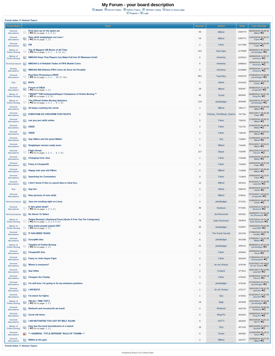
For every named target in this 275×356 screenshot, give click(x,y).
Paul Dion (221, 76)
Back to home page (175, 10)
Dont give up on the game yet (44, 31)
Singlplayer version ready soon (44, 145)
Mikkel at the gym (37, 340)
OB (30, 44)
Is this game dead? (38, 207)
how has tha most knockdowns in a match (50, 326)
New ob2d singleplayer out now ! (45, 37)
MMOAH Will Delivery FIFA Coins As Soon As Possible (57, 70)
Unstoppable (257, 259)
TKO (221, 327)
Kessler (256, 234)
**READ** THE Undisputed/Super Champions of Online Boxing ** (62, 94)
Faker (256, 39)
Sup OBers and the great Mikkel (45, 139)
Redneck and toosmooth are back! (46, 308)
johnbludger (257, 52)
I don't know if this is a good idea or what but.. (53, 183)
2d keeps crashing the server (43, 108)
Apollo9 (257, 328)
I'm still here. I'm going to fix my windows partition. (55, 283)
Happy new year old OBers (42, 170)
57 (61, 77)
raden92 (257, 184)
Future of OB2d (36, 87)
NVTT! (221, 321)
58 (64, 77)
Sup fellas (33, 271)
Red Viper (221, 51)
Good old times (36, 314)
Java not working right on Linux (45, 201)
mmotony (221, 57)
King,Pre (257, 96)
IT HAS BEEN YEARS (39, 233)
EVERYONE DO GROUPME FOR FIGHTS (49, 114)
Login (146, 13)
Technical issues (13, 63)
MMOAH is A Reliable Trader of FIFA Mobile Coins (54, 63)
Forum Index (11, 20)
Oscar (257, 253)
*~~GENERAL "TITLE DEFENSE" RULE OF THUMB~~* (56, 333)
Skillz (221, 302)
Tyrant (221, 95)
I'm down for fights (38, 296)
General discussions (13, 32)
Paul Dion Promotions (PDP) (43, 75)
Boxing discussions (13, 70)
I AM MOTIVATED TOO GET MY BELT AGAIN (51, 321)
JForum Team (148, 353)
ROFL (31, 82)
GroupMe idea (35, 239)
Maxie (221, 151)
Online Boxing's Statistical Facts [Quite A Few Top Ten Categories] (63, 219)
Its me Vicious (221, 264)
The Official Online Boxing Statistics (47, 100)
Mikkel (221, 32)
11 (63, 52)
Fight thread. (35, 150)
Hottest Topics (133, 10)
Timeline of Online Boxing (42, 244)
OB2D (31, 126)
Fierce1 (256, 153)
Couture (221, 271)
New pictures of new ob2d (42, 195)
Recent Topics (115, 10)
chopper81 (257, 90)
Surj (221, 139)
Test (13, 82)
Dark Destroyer (221, 220)
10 (59, 52)
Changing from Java (39, 158)
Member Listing (153, 10)
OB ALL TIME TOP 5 (39, 301)
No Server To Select (38, 214)
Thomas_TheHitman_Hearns (221, 114)
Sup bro (32, 189)
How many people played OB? (44, 226)
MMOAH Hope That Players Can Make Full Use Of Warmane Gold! (62, 57)
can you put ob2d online (41, 120)
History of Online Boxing (13, 51)
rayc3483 (257, 228)
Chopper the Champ (39, 277)
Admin (221, 82)
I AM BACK (34, 289)
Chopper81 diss (36, 252)
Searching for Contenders (42, 176)
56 (57, 77)
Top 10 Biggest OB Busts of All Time (47, 50)
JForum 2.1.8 (136, 353)
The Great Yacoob (221, 233)
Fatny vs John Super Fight (42, 258)
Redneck (221, 208)
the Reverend (221, 214)
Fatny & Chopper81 (38, 164)
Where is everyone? (38, 264)
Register (133, 13)
